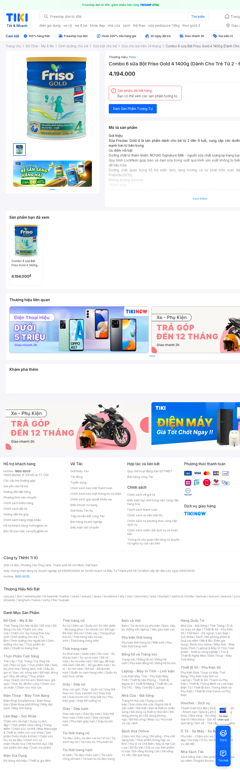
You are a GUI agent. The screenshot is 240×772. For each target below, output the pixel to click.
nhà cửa (114, 25)
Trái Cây (9, 661)
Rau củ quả (18, 665)
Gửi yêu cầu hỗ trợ (16, 486)
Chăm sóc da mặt (15, 721)
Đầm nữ (78, 625)
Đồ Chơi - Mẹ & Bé (18, 620)
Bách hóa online (201, 644)
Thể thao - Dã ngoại (200, 633)
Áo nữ (66, 625)
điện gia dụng (49, 25)
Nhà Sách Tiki (192, 752)
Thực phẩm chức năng (26, 725)
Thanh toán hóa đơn (194, 708)
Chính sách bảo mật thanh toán (91, 488)
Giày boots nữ (78, 697)
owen (75, 596)
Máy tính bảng (22, 708)
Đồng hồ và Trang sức (139, 654)
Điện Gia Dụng (15, 755)
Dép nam (84, 717)
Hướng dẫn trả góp (16, 514)
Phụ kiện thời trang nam (147, 644)
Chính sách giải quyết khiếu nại (91, 499)
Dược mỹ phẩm (41, 747)
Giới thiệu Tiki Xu (81, 510)
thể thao (139, 25)
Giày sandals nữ (86, 693)
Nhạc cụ (153, 719)
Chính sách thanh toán (142, 509)
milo (130, 596)
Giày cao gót (71, 689)
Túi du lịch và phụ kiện (145, 625)
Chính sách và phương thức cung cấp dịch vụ (152, 522)
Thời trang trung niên (85, 640)
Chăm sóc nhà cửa (28, 687)
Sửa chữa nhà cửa (141, 704)
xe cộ (67, 25)
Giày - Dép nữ (74, 684)
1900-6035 (22, 471)
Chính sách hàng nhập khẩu (22, 520)
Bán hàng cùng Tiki (140, 477)
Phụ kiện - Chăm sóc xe (197, 736)
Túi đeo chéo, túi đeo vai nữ (81, 738)
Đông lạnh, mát (32, 669)
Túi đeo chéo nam (86, 755)
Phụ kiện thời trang (137, 637)
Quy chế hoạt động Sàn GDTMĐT (149, 471)
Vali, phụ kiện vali (163, 629)
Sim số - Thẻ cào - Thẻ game (215, 723)
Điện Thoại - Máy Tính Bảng (26, 695)
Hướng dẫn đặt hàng (17, 492)
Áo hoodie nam (81, 661)
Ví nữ (105, 738)
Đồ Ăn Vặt (136, 747)
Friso (132, 57)
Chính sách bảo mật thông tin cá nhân (95, 493)
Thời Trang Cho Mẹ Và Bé (21, 625)
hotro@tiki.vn (38, 525)
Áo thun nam (71, 654)
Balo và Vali (131, 620)
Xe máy (193, 740)
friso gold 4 (191, 25)
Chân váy (91, 633)
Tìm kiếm (198, 17)
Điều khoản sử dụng (83, 505)
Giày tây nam (92, 714)
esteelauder (32, 596)
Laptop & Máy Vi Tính (212, 648)
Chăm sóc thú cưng (135, 736)
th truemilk (51, 596)
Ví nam (67, 755)
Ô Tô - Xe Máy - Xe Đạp (200, 731)
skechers (141, 596)
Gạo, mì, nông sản (25, 672)
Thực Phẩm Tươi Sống (21, 656)
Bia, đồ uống (18, 676)
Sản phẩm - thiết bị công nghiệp (207, 650)
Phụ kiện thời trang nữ (136, 642)
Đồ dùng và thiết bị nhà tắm (149, 712)
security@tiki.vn (37, 531)
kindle (189, 596)
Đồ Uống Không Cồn (146, 751)
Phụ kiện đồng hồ (141, 663)
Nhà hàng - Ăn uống (203, 715)
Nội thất (141, 708)
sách (126, 25)
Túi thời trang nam (77, 750)
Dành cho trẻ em (23, 680)
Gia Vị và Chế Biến (141, 744)
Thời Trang (217, 625)
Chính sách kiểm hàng (18, 503)
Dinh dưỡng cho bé (24, 637)
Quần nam (89, 654)
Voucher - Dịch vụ (195, 703)
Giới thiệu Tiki (79, 471)
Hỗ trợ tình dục (37, 744)
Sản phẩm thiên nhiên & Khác (27, 734)
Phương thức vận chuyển (20, 497)
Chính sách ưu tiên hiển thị (144, 515)
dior (19, 596)
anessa (226, 596)
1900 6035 (22, 576)
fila (54, 600)
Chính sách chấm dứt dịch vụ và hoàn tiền (152, 532)
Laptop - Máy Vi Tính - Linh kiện (148, 671)
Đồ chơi (45, 625)
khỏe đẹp (97, 25)
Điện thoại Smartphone (19, 700)
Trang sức (128, 659)
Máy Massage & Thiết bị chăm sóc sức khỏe (30, 730)
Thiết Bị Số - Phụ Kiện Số (201, 667)
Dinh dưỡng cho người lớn (28, 640)
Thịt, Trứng (24, 661)
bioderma (110, 596)
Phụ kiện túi (105, 742)
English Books (204, 760)
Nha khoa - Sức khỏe (205, 719)
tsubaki (64, 600)
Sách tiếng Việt (191, 757)
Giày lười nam (72, 714)
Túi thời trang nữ (76, 733)
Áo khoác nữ (94, 629)
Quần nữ (91, 625)
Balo (125, 625)
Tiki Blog (76, 477)
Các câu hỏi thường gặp (19, 480)
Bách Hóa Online (135, 731)
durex (97, 596)
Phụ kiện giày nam (83, 721)
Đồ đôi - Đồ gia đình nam (92, 665)
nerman (201, 596)
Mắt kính (158, 642)
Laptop (159, 687)
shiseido (9, 600)
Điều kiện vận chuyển (84, 527)
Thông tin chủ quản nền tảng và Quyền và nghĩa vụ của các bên (153, 541)
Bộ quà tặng (141, 755)
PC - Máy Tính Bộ (140, 687)
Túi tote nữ (87, 742)
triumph (164, 596)
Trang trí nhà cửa (133, 700)
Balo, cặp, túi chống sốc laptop (149, 627)
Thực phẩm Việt (38, 665)
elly (122, 596)
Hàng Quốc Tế (192, 620)
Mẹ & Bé (206, 640)
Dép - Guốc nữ (92, 689)
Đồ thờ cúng (137, 719)
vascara (9, 596)
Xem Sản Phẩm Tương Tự (133, 109)
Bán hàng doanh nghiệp (86, 522)
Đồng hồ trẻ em (165, 663)
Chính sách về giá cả (141, 494)
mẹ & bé (81, 25)
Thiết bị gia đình (40, 760)
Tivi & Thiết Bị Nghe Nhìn (204, 653)
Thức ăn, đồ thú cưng (25, 684)
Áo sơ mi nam (89, 657)
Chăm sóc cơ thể (23, 729)
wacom (214, 596)
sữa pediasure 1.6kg (164, 25)
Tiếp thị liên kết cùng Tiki (87, 516)
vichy (46, 600)
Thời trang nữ (74, 620)
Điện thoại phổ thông (25, 704)
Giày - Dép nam (75, 709)
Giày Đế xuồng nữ (89, 700)
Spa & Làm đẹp (209, 712)
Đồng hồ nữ (145, 659)
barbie (64, 596)
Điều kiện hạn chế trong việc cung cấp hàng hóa (153, 502)
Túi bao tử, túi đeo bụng (98, 759)
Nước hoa (18, 744)
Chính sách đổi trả (15, 508)
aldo (153, 596)
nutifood (177, 596)
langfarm (24, 600)
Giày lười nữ (97, 697)
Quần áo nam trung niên (87, 672)
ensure (86, 596)
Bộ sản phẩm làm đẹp (28, 745)
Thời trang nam (75, 649)
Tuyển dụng (78, 482)
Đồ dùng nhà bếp (15, 760)
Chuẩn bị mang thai (25, 648)
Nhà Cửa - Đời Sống (138, 695)
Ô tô (204, 740)
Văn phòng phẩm (214, 757)
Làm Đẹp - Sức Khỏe (20, 716)
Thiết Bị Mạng (144, 684)
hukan (36, 600)
